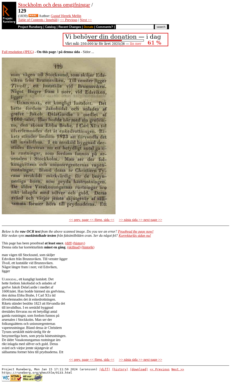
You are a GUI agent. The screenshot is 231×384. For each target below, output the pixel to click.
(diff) (68, 243)
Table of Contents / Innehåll (38, 20)
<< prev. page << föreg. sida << (91, 220)
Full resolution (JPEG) (18, 52)
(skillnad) (74, 247)
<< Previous (68, 20)
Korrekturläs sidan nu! (135, 235)
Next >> (86, 20)
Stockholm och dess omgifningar (54, 5)
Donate (88, 27)
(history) (79, 243)
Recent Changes (69, 27)
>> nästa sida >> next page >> (140, 220)
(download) (139, 369)
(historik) (87, 247)
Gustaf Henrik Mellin (66, 16)
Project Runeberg (30, 27)
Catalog (50, 27)
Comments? (104, 27)
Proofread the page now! (135, 231)
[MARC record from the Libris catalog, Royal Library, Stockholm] (33, 16)
